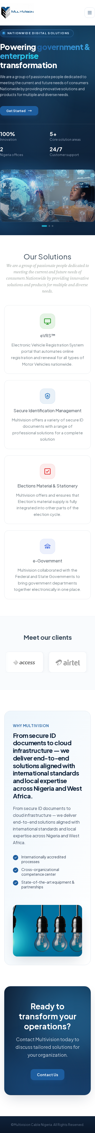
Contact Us (47, 1074)
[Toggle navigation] (89, 12)
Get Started (16, 111)
